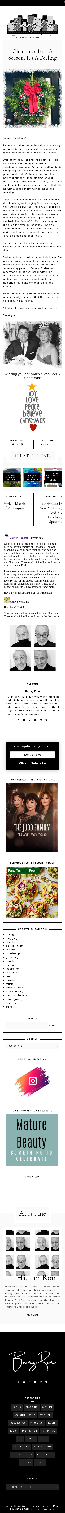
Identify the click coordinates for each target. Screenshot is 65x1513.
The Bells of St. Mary (28, 221)
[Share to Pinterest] (22, 444)
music (10, 984)
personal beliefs (16, 995)
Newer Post (13, 496)
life (8, 976)
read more (32, 1315)
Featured (12, 949)
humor (10, 965)
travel (9, 1006)
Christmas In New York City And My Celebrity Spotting (51, 512)
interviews (12, 972)
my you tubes (14, 987)
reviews (11, 1003)
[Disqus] (32, 575)
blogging (12, 938)
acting (10, 934)
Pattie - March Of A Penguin (14, 505)
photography (14, 999)
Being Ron (20, 1506)
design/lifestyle (16, 945)
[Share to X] (13, 444)
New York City (14, 991)
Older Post (51, 496)
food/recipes (14, 953)
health (10, 961)
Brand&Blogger (20, 1509)
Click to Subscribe (32, 763)
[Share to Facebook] (18, 444)
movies (10, 980)
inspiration (47, 444)
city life (10, 942)
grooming (12, 957)
